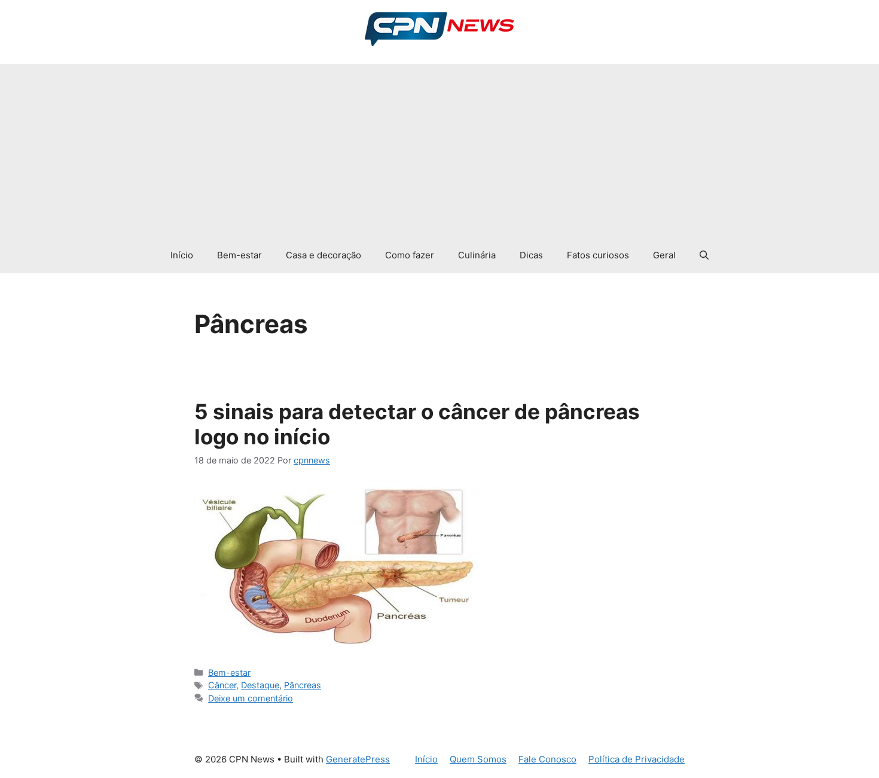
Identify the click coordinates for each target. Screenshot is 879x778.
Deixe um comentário (250, 698)
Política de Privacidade (636, 759)
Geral (664, 255)
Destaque (260, 685)
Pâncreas (302, 685)
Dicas (531, 255)
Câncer (222, 685)
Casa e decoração (323, 255)
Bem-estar (239, 255)
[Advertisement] (439, 147)
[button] (704, 255)
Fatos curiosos (598, 255)
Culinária (477, 255)
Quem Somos (478, 759)
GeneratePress (358, 759)
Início (181, 255)
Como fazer (409, 255)
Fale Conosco (547, 759)
